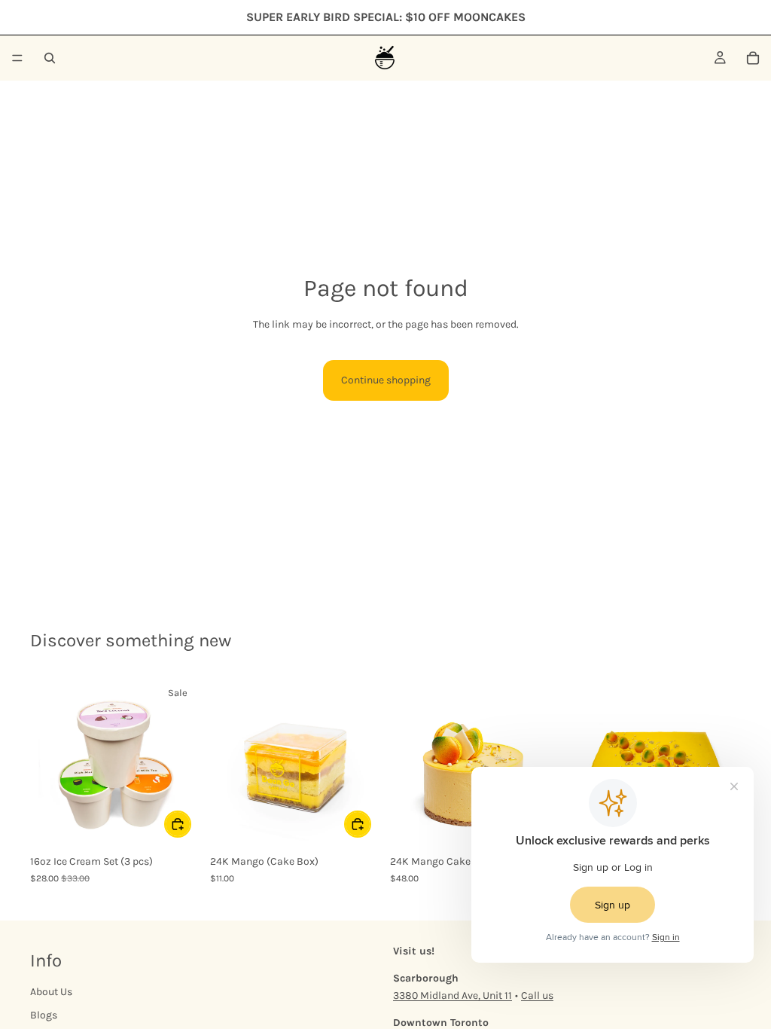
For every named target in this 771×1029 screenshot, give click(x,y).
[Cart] (752, 58)
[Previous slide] (226, 762)
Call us (537, 995)
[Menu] (17, 58)
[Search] (49, 58)
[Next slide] (364, 762)
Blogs (43, 1015)
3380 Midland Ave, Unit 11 (452, 995)
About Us (51, 991)
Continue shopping (386, 380)
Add (190, 823)
